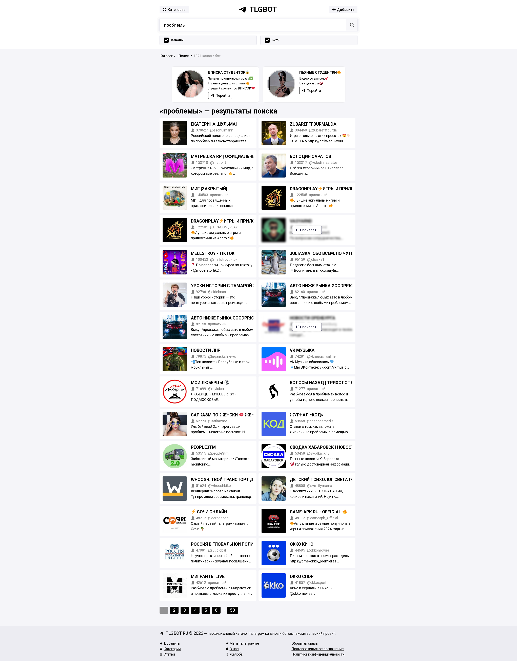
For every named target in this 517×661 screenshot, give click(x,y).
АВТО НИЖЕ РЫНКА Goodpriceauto (328, 285)
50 (232, 610)
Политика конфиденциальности (318, 654)
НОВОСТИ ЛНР (206, 350)
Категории (172, 649)
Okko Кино (301, 544)
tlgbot (263, 9)
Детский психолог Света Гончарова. (333, 479)
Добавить (172, 643)
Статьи (169, 654)
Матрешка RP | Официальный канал (232, 156)
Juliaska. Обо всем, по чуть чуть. (328, 253)
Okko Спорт (303, 576)
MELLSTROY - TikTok (212, 253)
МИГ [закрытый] (209, 188)
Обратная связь (304, 643)
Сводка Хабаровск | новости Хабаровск (337, 447)
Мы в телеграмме (244, 643)
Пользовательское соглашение (317, 649)
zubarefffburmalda (313, 124)
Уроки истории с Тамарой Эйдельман (235, 285)
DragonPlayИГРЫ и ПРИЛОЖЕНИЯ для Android (344, 188)
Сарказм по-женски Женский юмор (235, 414)
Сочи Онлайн (211, 511)
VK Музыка (302, 350)
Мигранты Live (208, 576)
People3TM (203, 447)
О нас (234, 649)
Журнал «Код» (306, 414)
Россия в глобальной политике (227, 544)
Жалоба (236, 654)
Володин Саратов (310, 156)
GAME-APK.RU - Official (316, 511)
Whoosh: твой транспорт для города (234, 479)
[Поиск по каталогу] (351, 25)
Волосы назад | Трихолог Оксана (329, 382)
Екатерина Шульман (215, 124)
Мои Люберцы (207, 382)
